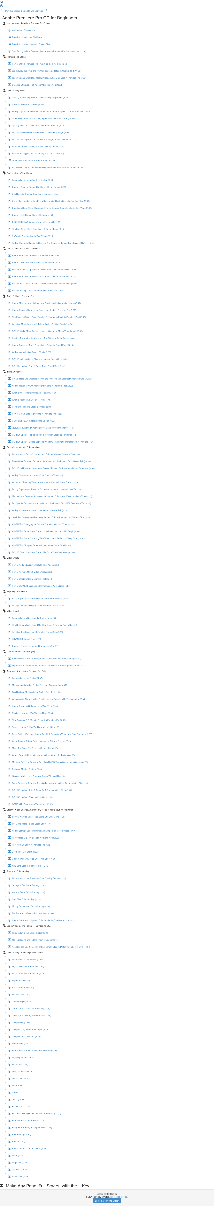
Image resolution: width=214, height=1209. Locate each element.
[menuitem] (1, 6)
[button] (1, 2)
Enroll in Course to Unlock (107, 1200)
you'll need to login (118, 1196)
